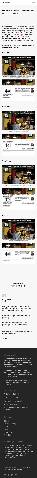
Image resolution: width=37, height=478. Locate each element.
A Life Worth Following (12, 394)
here (26, 325)
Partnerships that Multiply (13, 401)
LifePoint (31, 27)
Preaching (8, 435)
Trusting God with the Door (13, 404)
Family (6, 427)
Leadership (8, 432)
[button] (33, 2)
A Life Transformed (11, 397)
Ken (6, 14)
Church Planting (10, 424)
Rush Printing (17, 35)
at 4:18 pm (5, 301)
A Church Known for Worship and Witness (16, 409)
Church (6, 421)
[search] (29, 2)
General (15, 14)
